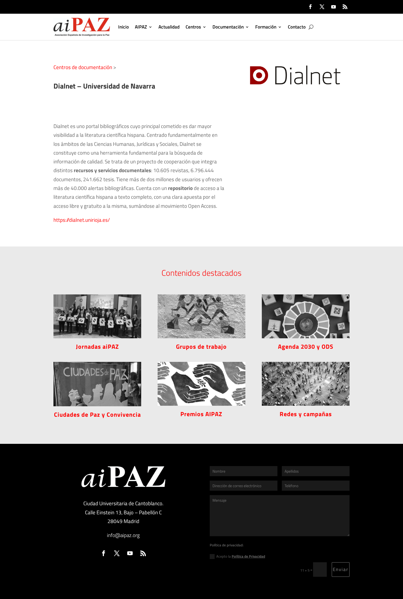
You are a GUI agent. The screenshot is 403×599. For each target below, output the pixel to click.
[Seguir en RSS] (345, 7)
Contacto (297, 26)
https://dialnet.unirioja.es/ (81, 220)
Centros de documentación (82, 67)
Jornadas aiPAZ (97, 346)
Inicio (123, 26)
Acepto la (240, 556)
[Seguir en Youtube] (333, 7)
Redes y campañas (306, 414)
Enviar (340, 569)
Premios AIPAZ (201, 414)
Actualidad (169, 26)
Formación (265, 26)
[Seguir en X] (322, 7)
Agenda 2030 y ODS (305, 346)
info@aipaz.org (123, 535)
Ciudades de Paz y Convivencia (97, 414)
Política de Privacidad (248, 556)
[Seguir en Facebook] (310, 7)
